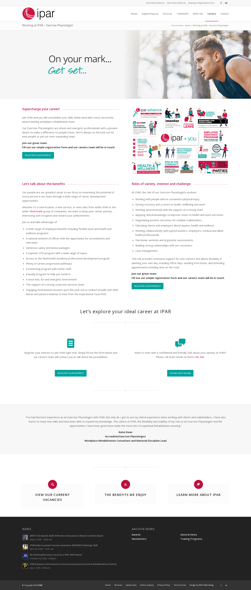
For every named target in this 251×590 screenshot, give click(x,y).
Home (188, 25)
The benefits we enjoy (125, 494)
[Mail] (226, 3)
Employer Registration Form (201, 3)
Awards (136, 534)
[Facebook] (221, 3)
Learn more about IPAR (198, 494)
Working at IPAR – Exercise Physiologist (47, 25)
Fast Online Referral (176, 3)
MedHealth (36, 211)
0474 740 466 (195, 357)
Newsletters (139, 538)
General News (188, 534)
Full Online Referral (155, 3)
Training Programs (191, 538)
